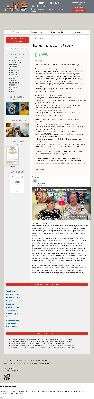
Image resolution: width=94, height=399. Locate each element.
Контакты (78, 32)
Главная (16, 32)
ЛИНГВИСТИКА (13, 77)
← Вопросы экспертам (38, 38)
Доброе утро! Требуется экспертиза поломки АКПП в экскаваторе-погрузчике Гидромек (38, 343)
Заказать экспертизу (79, 10)
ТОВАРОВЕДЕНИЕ (14, 83)
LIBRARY (11, 91)
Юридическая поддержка (17, 40)
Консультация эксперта (47, 333)
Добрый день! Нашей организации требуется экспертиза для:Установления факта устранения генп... (43, 341)
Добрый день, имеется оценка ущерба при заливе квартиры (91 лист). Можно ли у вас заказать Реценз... (47, 347)
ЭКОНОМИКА (13, 66)
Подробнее (20, 394)
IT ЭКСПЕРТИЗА (13, 79)
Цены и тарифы (57, 32)
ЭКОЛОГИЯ (12, 81)
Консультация (36, 32)
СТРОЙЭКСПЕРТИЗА (15, 60)
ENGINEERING (13, 64)
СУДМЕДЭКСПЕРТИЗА (15, 75)
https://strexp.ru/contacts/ (72, 265)
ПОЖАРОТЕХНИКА (14, 72)
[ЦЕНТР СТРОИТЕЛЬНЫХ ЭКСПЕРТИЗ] (15, 11)
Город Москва (11, 291)
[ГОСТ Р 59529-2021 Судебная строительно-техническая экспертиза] (17, 192)
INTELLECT (12, 85)
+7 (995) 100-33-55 (79, 5)
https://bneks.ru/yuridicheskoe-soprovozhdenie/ (69, 273)
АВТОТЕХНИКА (13, 87)
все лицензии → (10, 166)
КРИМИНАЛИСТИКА (14, 70)
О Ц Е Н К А (12, 68)
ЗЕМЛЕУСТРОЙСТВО (15, 62)
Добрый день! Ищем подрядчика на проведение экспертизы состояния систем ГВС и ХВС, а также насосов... (44, 339)
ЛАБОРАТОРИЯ (13, 89)
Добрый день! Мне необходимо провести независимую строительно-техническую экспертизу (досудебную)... (43, 345)
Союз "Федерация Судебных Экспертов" (36, 363)
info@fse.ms (79, 7)
